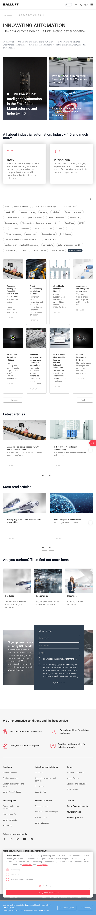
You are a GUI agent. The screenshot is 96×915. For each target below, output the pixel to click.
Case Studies (40, 792)
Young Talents (73, 778)
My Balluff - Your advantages (46, 812)
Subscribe (61, 682)
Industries (39, 772)
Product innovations (11, 778)
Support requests (42, 806)
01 (43, 475)
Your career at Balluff (75, 772)
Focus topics (40, 786)
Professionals (72, 789)
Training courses (41, 817)
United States (68, 908)
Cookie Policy (27, 865)
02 (49, 475)
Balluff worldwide (10, 820)
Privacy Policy (42, 865)
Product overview (10, 772)
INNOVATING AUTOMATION (29, 15)
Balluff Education (42, 823)
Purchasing (7, 825)
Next (83, 400)
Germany (87, 908)
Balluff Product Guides (12, 792)
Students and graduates (77, 784)
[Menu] (91, 4)
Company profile (9, 814)
